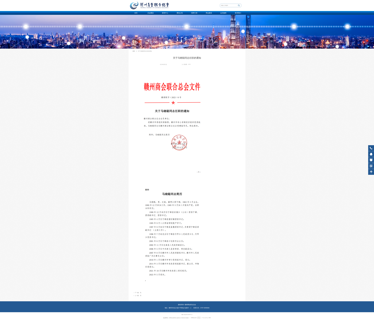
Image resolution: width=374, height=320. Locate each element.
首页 (134, 51)
